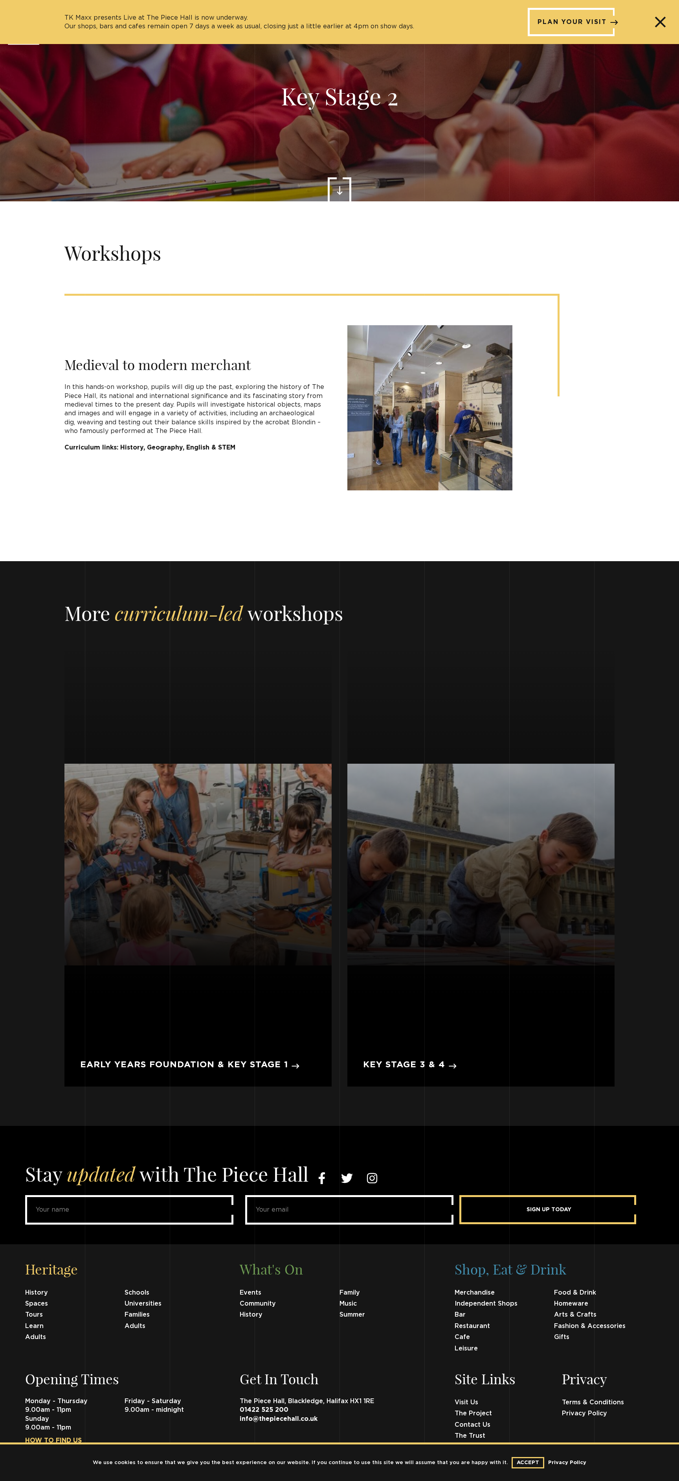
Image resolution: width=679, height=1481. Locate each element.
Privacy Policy (584, 1413)
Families (137, 1315)
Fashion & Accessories (590, 1326)
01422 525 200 (264, 1410)
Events (250, 1292)
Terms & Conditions (593, 1402)
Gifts (561, 1337)
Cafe (462, 1337)
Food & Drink (575, 1292)
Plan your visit (572, 22)
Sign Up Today (549, 1209)
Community (258, 1303)
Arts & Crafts (575, 1315)
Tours (34, 1315)
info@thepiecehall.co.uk (278, 1419)
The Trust (470, 1436)
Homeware (571, 1303)
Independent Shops (486, 1303)
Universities (143, 1303)
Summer (352, 1315)
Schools (137, 1292)
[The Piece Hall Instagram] (372, 1178)
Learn (34, 1326)
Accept (528, 1462)
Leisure (466, 1348)
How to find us (53, 1440)
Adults (135, 1326)
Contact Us (472, 1425)
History (36, 1292)
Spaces (36, 1303)
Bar (460, 1315)
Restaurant (472, 1326)
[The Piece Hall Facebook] (322, 1178)
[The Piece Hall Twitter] (347, 1178)
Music (348, 1303)
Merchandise (475, 1292)
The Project (473, 1413)
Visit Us (466, 1402)
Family (350, 1292)
